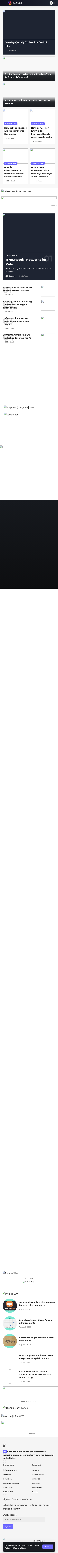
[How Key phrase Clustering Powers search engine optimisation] (48, 305)
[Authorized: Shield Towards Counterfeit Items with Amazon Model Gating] (10, 1376)
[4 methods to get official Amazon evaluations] (10, 1341)
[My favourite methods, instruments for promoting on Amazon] (10, 1306)
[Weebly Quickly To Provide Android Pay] (29, 24)
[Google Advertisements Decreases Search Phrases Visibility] (15, 156)
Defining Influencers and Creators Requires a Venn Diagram (16, 321)
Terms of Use (19, 1548)
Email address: (10, 1514)
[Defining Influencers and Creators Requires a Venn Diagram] (48, 322)
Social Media (11, 255)
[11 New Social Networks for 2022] (29, 233)
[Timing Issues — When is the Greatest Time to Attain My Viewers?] (29, 69)
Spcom (12, 276)
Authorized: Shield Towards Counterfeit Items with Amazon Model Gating (35, 1374)
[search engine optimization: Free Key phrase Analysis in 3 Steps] (10, 1359)
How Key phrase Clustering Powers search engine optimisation (17, 304)
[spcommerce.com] (15, 3)
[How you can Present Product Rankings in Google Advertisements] (42, 156)
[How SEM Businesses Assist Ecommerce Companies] (15, 116)
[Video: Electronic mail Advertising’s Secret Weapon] (29, 95)
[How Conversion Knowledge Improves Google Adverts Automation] (42, 116)
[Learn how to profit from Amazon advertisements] (10, 1323)
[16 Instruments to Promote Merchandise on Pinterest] (48, 291)
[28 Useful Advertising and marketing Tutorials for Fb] (48, 338)
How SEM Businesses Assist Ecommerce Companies (15, 130)
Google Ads (10, 124)
